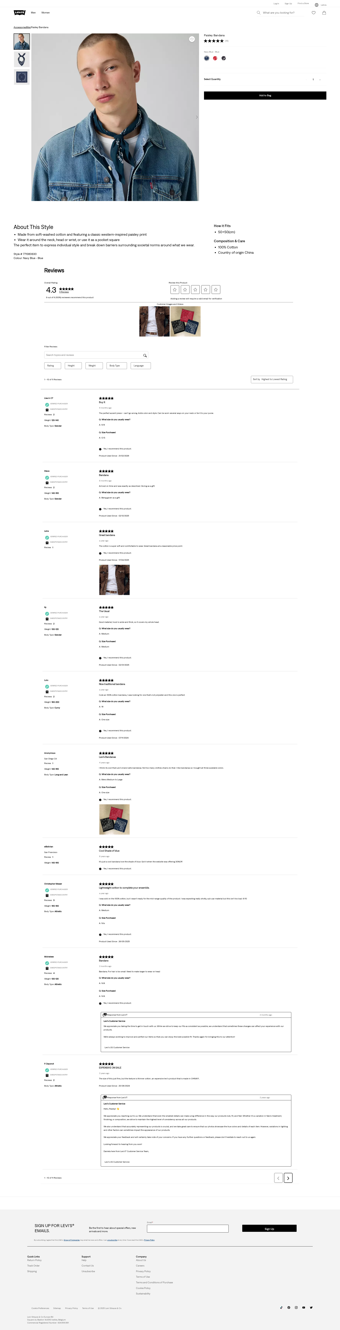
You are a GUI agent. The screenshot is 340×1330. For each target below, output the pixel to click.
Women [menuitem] (45, 12)
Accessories (20, 27)
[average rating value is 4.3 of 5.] (214, 40)
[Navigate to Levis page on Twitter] (311, 1308)
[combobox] (274, 379)
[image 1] (111, 198)
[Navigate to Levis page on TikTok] (281, 1308)
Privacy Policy (149, 1240)
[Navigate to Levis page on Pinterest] (288, 1308)
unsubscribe (112, 1240)
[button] (300, 3)
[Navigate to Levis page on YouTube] (303, 1308)
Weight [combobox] (92, 365)
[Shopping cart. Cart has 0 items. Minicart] (324, 12)
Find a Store (303, 3)
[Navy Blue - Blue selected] (207, 58)
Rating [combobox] (50, 365)
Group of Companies (72, 1240)
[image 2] (115, 198)
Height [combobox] (71, 365)
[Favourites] (313, 12)
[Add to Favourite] (192, 39)
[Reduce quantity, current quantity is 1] (306, 79)
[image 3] (118, 198)
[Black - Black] (224, 58)
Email (150, 1222)
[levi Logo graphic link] (20, 12)
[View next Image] (197, 117)
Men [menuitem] (33, 12)
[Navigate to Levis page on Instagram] (296, 1308)
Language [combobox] (139, 365)
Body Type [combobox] (115, 365)
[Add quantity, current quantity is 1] (320, 79)
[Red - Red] (215, 58)
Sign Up (288, 3)
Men (28, 27)
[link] (57, 1308)
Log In (276, 3)
